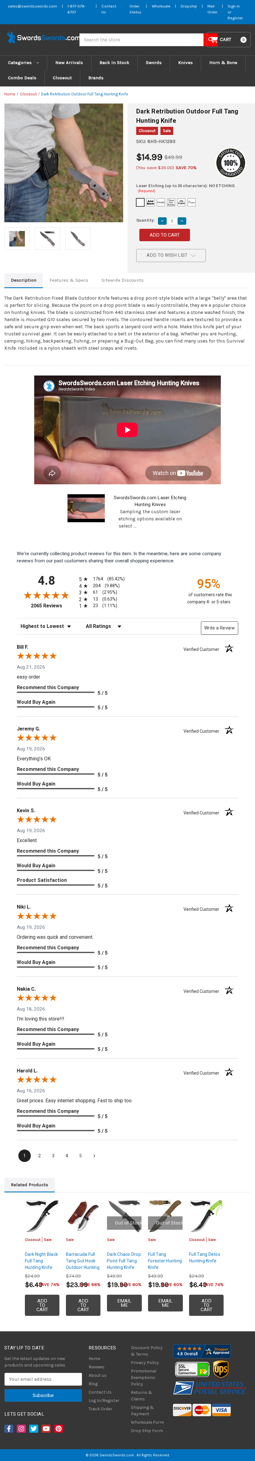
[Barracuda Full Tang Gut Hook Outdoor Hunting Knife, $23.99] (83, 1216)
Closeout (62, 78)
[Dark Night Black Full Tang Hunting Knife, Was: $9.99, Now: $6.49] (42, 1216)
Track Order (100, 1409)
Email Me (124, 1303)
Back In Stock (114, 62)
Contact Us (100, 1392)
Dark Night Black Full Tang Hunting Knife (41, 1261)
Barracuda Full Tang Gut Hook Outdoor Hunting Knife (83, 1264)
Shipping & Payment (142, 1411)
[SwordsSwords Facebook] (8, 1429)
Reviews (96, 1367)
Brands (96, 78)
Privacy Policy (145, 1362)
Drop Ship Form (147, 1430)
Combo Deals (22, 78)
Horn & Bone (223, 62)
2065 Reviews (53, 606)
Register (235, 18)
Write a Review (219, 627)
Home (94, 1358)
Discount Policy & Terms (147, 1351)
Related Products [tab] (29, 1184)
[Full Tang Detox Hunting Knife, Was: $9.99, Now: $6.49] (206, 1216)
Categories (20, 62)
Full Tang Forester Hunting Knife (165, 1261)
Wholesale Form (147, 1422)
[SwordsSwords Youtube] (46, 1429)
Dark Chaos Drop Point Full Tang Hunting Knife (124, 1261)
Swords (154, 62)
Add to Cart (42, 1305)
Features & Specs (68, 280)
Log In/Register (104, 1400)
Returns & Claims (141, 1396)
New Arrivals (69, 62)
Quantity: (145, 220)
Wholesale (161, 6)
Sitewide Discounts (122, 280)
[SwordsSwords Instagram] (21, 1429)
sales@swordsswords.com (32, 6)
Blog (93, 1383)
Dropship (189, 6)
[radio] (101, 579)
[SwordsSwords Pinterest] (58, 1429)
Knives (185, 62)
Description (23, 280)
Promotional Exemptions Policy (143, 1377)
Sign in (234, 6)
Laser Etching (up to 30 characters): (185, 188)
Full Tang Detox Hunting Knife (204, 1257)
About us (98, 1375)
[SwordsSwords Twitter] (33, 1429)
